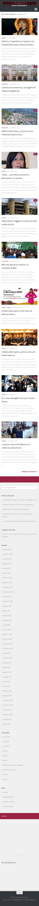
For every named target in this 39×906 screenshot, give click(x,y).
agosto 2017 (7, 663)
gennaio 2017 (7, 696)
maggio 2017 (7, 677)
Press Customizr (31, 900)
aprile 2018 (6, 625)
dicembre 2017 (7, 644)
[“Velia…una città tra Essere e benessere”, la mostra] (19, 160)
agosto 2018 (7, 606)
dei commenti (8, 802)
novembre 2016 (8, 705)
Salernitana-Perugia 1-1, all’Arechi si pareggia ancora (20, 500)
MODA (5, 760)
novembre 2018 (8, 592)
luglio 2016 (6, 724)
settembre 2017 (8, 658)
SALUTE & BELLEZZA (9, 770)
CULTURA (6, 746)
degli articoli (8, 797)
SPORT (4, 218)
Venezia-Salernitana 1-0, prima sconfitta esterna (18, 505)
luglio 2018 (6, 611)
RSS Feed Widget (19, 855)
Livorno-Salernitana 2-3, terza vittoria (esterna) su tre (20, 521)
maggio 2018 (7, 620)
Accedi (5, 792)
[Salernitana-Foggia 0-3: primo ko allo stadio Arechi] (19, 206)
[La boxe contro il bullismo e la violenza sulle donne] (19, 429)
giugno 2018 (7, 615)
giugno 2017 (7, 672)
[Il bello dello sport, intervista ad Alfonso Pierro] (19, 296)
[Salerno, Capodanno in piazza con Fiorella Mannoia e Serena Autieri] (19, 26)
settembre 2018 (8, 601)
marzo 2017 (7, 686)
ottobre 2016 (7, 710)
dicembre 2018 (7, 587)
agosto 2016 (7, 719)
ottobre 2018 (7, 597)
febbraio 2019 (7, 578)
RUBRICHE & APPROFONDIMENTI (13, 765)
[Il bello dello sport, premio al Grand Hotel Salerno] (19, 337)
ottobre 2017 (7, 653)
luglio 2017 (6, 667)
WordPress (16, 900)
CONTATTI (6, 742)
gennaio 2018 (7, 639)
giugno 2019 (7, 564)
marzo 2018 (7, 630)
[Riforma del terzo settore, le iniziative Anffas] (19, 250)
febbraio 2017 (7, 691)
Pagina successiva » (29, 471)
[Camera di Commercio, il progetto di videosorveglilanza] (19, 73)
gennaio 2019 (7, 582)
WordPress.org (8, 806)
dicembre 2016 (7, 700)
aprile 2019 (6, 568)
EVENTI (4, 38)
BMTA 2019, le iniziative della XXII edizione (16, 509)
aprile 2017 (6, 681)
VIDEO (9, 307)
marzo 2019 (7, 573)
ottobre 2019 (7, 549)
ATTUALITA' (5, 84)
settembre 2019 (8, 554)
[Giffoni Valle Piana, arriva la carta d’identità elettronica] (19, 116)
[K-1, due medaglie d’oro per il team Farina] (19, 383)
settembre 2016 (8, 715)
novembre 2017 (8, 648)
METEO (5, 756)
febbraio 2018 (7, 634)
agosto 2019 (7, 559)
